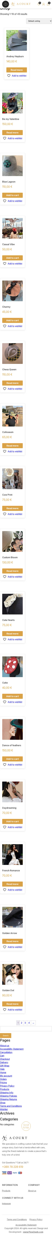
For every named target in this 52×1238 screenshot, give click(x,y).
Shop (2, 1102)
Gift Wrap (4, 1065)
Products (4, 1089)
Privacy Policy (7, 1085)
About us (4, 1045)
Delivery (4, 1062)
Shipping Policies (8, 1096)
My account (6, 1075)
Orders (3, 1079)
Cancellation (6, 1052)
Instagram (6, 1203)
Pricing (3, 1082)
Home (3, 1072)
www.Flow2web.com (33, 1232)
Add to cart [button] (12, 195)
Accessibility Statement (11, 1049)
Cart (2, 1055)
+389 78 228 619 (12, 1166)
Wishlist (4, 1109)
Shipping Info (6, 1092)
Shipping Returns (8, 1099)
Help (2, 1069)
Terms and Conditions (11, 1106)
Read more (17, 70)
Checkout (5, 1059)
